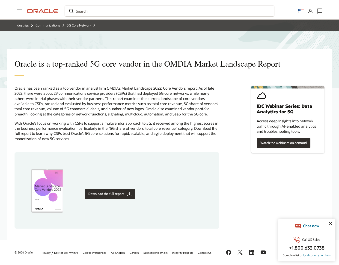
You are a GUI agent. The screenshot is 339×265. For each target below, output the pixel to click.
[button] (19, 11)
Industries (22, 25)
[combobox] (169, 11)
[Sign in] (310, 11)
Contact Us (204, 252)
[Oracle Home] (42, 11)
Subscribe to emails (155, 252)
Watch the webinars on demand (283, 143)
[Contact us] (319, 11)
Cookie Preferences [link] (94, 252)
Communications (48, 25)
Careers (134, 252)
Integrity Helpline (182, 252)
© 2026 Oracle (24, 252)
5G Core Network (79, 25)
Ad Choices (118, 252)
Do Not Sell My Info (66, 252)
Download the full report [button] (106, 193)
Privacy (46, 252)
